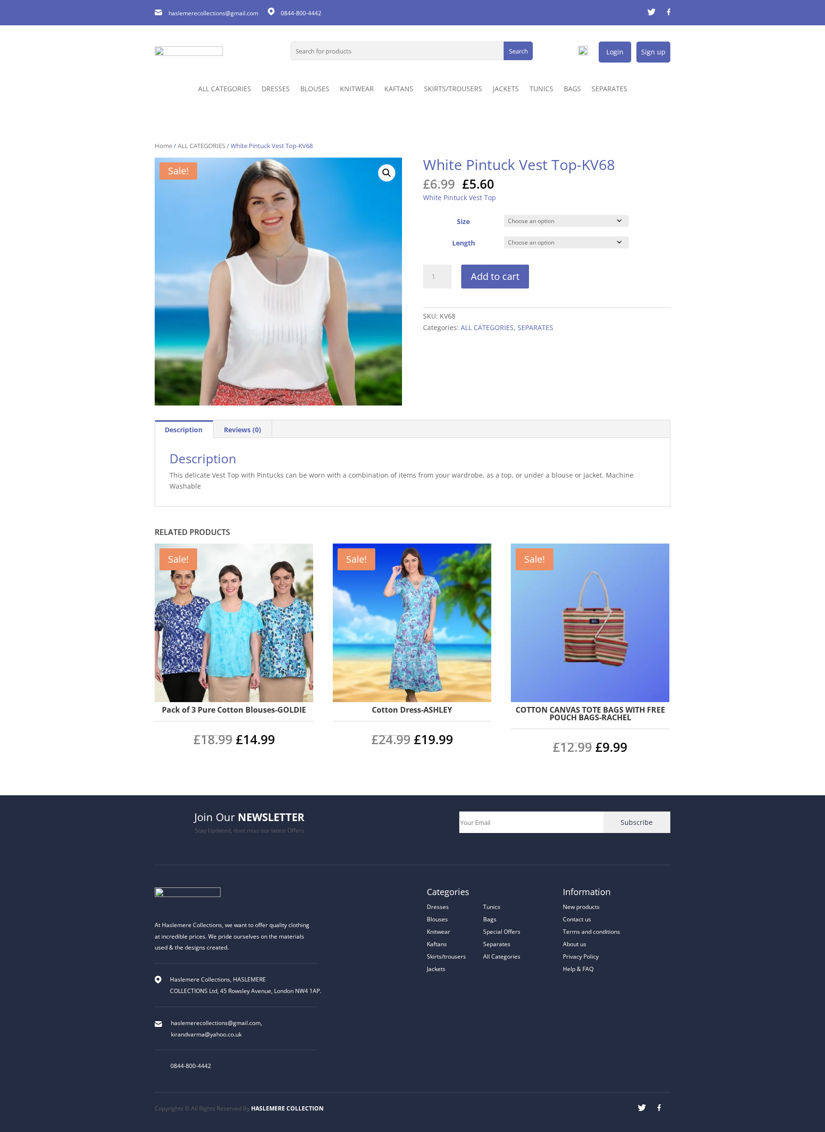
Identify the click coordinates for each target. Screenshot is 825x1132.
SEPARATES (609, 89)
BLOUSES (314, 89)
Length (463, 242)
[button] (386, 173)
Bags (490, 919)
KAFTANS (398, 89)
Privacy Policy (581, 956)
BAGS (572, 89)
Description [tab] (183, 429)
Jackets (436, 969)
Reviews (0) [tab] (242, 429)
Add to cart (495, 276)
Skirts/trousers (446, 956)
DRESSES (276, 89)
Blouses (437, 919)
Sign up (653, 51)
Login (615, 51)
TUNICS (541, 89)
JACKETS (506, 89)
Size (463, 221)
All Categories (501, 956)
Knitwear (438, 932)
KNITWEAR (357, 89)
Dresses (438, 907)
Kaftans (437, 944)
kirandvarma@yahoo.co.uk (206, 1034)
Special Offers (501, 932)
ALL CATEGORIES (224, 89)
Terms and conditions (591, 932)
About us (574, 944)
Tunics (491, 907)
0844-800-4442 (190, 1066)
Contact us (577, 919)
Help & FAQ (578, 969)
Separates (496, 944)
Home (163, 145)
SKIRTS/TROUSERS (453, 89)
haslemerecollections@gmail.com (213, 13)
